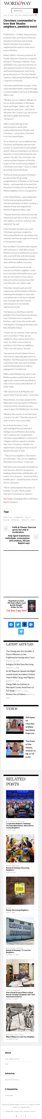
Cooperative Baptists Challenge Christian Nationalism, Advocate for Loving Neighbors (20, 826)
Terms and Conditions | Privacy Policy (20, 1111)
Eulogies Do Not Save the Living (19, 664)
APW (7, 821)
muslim (6, 520)
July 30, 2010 (8, 15)
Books (8, 866)
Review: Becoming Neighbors (17, 910)
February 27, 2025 (12, 955)
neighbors (15, 520)
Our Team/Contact (12, 1059)
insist (27, 517)
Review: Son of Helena (15, 694)
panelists (25, 520)
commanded (18, 517)
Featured (20, 821)
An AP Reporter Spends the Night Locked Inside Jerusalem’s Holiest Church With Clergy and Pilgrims (20, 674)
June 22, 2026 (11, 830)
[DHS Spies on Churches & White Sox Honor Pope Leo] (15, 733)
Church (13, 821)
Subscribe (9, 1095)
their (33, 520)
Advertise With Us (12, 1080)
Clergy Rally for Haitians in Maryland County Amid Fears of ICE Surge (20, 687)
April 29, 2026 (11, 872)
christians (8, 517)
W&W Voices (18, 1035)
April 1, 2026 (10, 912)
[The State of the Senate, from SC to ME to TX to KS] (15, 757)
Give (6, 1064)
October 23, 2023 (12, 1039)
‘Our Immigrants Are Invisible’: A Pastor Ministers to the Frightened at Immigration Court (20, 654)
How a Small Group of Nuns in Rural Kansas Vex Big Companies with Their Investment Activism (20, 995)
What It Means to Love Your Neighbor (20, 1037)
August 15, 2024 (12, 999)
